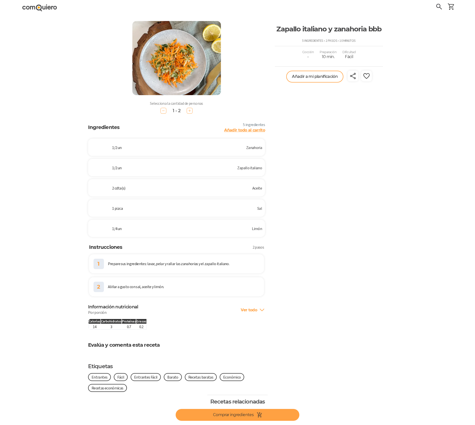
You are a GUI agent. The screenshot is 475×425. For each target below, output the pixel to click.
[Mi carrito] (451, 7)
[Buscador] (439, 7)
